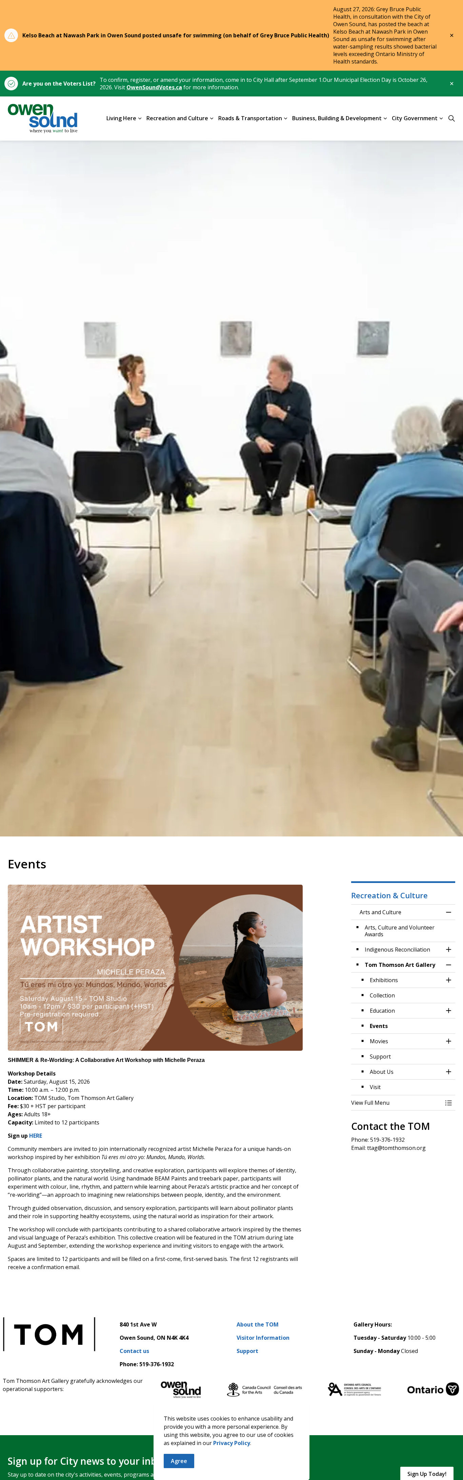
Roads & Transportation (250, 118)
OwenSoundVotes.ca (154, 87)
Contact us (134, 1351)
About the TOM (258, 1324)
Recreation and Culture (177, 118)
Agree (179, 1461)
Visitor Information (263, 1337)
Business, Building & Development (337, 118)
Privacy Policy (231, 1443)
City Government (415, 118)
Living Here (121, 118)
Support (247, 1351)
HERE (35, 1135)
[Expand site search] (451, 118)
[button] (396, 1102)
